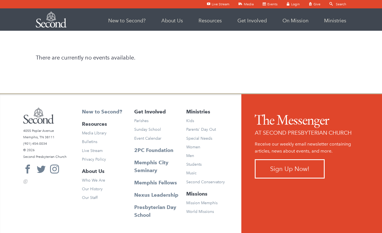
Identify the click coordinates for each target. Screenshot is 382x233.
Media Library (94, 133)
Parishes (141, 120)
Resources (210, 21)
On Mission (295, 21)
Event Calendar (147, 138)
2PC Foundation (153, 150)
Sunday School (147, 129)
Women (193, 147)
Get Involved (252, 21)
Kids (190, 120)
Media (248, 4)
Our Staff (90, 197)
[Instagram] (54, 170)
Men (190, 155)
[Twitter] (41, 170)
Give (316, 4)
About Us (172, 21)
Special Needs (199, 138)
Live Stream (220, 4)
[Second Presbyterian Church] (51, 19)
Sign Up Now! (289, 169)
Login (295, 4)
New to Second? (127, 21)
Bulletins (89, 141)
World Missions (200, 211)
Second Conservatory (205, 182)
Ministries (335, 21)
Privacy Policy (94, 159)
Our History (92, 189)
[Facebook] (27, 170)
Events (272, 4)
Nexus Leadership (156, 195)
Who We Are (93, 180)
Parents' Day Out (201, 129)
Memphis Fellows (155, 183)
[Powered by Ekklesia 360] (25, 181)
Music (191, 173)
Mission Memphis (202, 203)
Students (194, 164)
